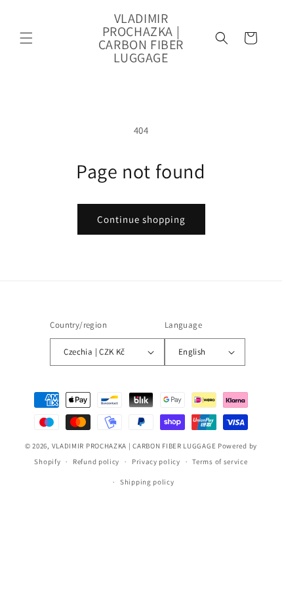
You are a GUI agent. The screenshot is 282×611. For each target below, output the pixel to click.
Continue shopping (141, 219)
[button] (26, 38)
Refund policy (96, 461)
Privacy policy (156, 461)
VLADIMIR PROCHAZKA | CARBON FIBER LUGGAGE (134, 445)
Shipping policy (147, 481)
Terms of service (219, 461)
